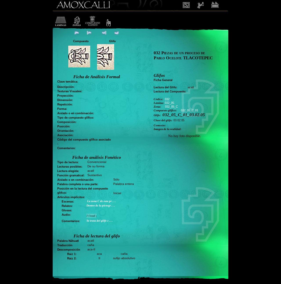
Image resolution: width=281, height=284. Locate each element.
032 (167, 99)
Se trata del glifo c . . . (99, 220)
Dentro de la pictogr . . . (100, 205)
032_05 (169, 103)
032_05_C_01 (189, 110)
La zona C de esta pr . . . (101, 201)
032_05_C (171, 106)
